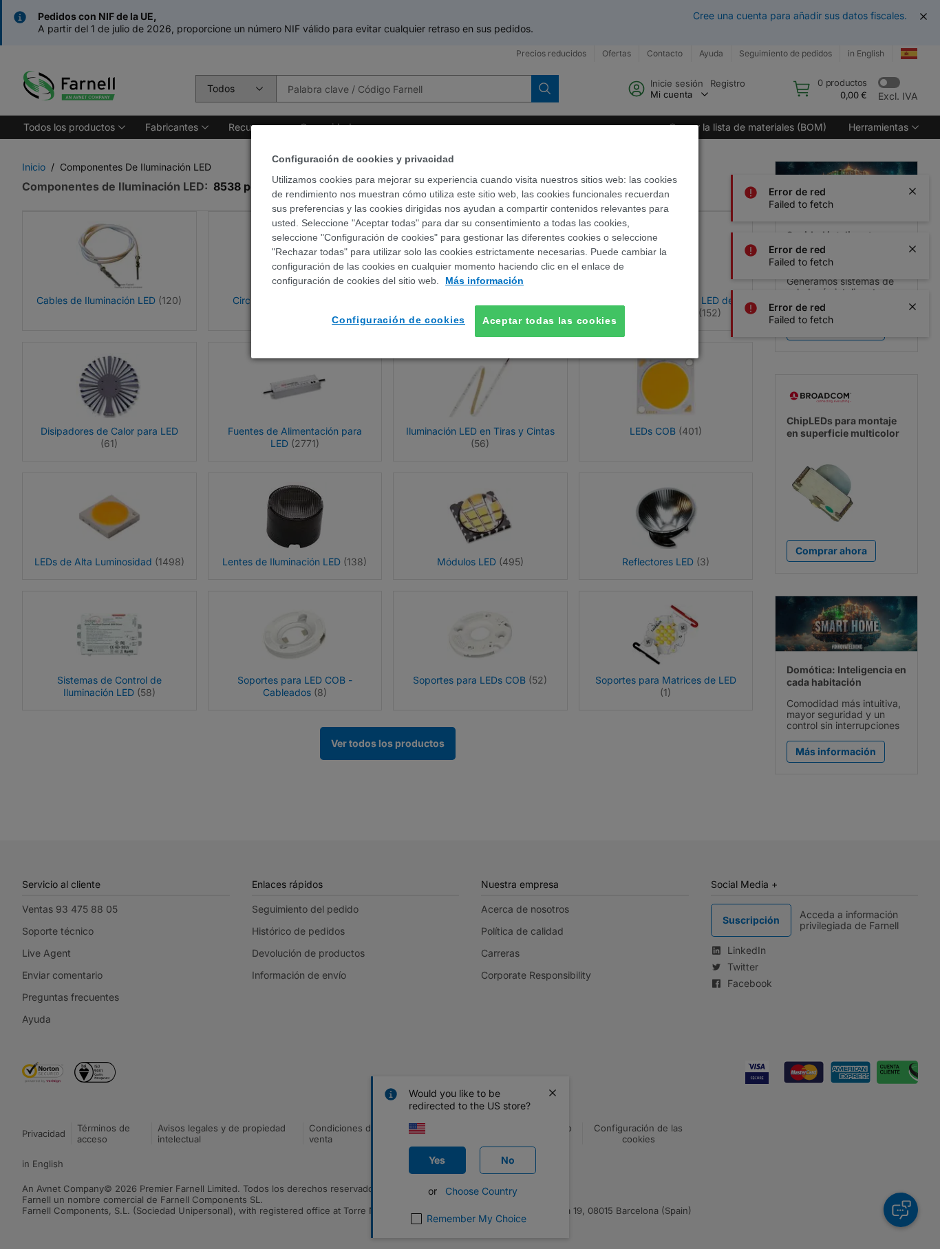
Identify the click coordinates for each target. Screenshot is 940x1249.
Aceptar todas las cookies (549, 320)
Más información (484, 280)
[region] (474, 241)
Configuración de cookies (398, 319)
